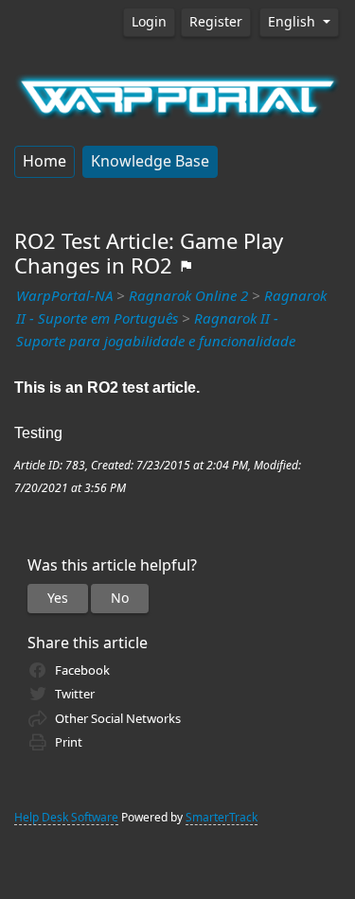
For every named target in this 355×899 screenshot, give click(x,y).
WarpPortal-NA (64, 296)
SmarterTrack (221, 817)
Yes (57, 598)
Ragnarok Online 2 (188, 296)
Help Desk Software (66, 817)
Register (215, 21)
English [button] (293, 21)
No (120, 598)
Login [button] (149, 21)
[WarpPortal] (177, 94)
